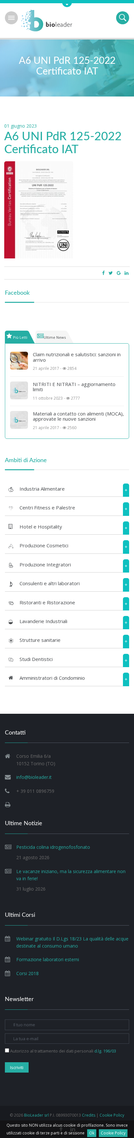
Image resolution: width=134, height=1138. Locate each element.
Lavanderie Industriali (43, 621)
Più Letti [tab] (20, 337)
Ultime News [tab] (55, 337)
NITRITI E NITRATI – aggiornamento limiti (74, 387)
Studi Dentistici (36, 659)
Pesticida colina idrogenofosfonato (53, 847)
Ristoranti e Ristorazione (47, 602)
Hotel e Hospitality (41, 526)
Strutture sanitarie (40, 640)
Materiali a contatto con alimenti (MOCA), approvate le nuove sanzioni (78, 416)
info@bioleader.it (34, 777)
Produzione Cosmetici (44, 545)
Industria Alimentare (42, 488)
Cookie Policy (113, 1133)
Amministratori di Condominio (52, 678)
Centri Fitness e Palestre (47, 507)
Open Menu (11, 17)
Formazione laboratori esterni (47, 959)
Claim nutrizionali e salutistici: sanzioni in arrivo (77, 357)
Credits (88, 1115)
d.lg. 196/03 (105, 1051)
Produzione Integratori (45, 564)
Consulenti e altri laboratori (50, 583)
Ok (91, 1133)
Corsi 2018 (27, 973)
